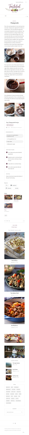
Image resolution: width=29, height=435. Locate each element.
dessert (18, 389)
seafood (8, 398)
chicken (13, 389)
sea (19, 396)
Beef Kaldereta (14, 325)
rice (6, 215)
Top (23, 432)
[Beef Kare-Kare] (8, 197)
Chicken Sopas (14, 227)
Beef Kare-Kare (7, 200)
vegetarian (8, 403)
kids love (13, 391)
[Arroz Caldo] (18, 197)
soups (17, 398)
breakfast (8, 389)
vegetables (18, 400)
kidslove (19, 391)
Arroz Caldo (16, 200)
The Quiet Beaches (16, 363)
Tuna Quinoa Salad (14, 293)
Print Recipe (10, 125)
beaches (8, 387)
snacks (12, 398)
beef (12, 387)
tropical (13, 400)
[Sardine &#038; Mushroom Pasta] (8, 205)
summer (7, 400)
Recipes (14, 21)
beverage (16, 387)
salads (15, 396)
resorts (8, 396)
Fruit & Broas (14, 260)
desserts (8, 391)
